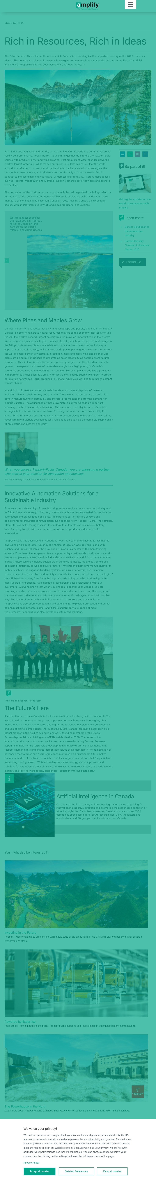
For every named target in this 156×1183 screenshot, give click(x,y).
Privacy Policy (31, 1162)
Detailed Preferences (76, 1171)
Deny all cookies (112, 1171)
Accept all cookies (39, 1171)
